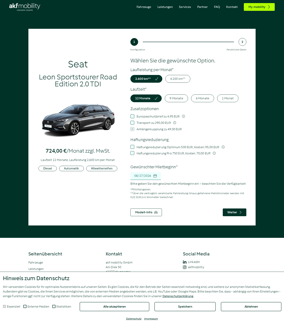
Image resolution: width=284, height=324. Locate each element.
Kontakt (232, 7)
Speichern (185, 306)
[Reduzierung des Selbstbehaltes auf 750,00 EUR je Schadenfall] (213, 153)
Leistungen (165, 7)
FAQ (217, 7)
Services (185, 7)
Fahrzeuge (144, 7)
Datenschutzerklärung (177, 296)
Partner (202, 7)
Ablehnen (251, 306)
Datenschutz (133, 318)
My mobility (256, 7)
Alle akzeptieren (114, 306)
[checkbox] (4, 306)
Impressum (151, 318)
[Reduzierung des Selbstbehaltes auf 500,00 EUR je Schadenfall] (221, 147)
